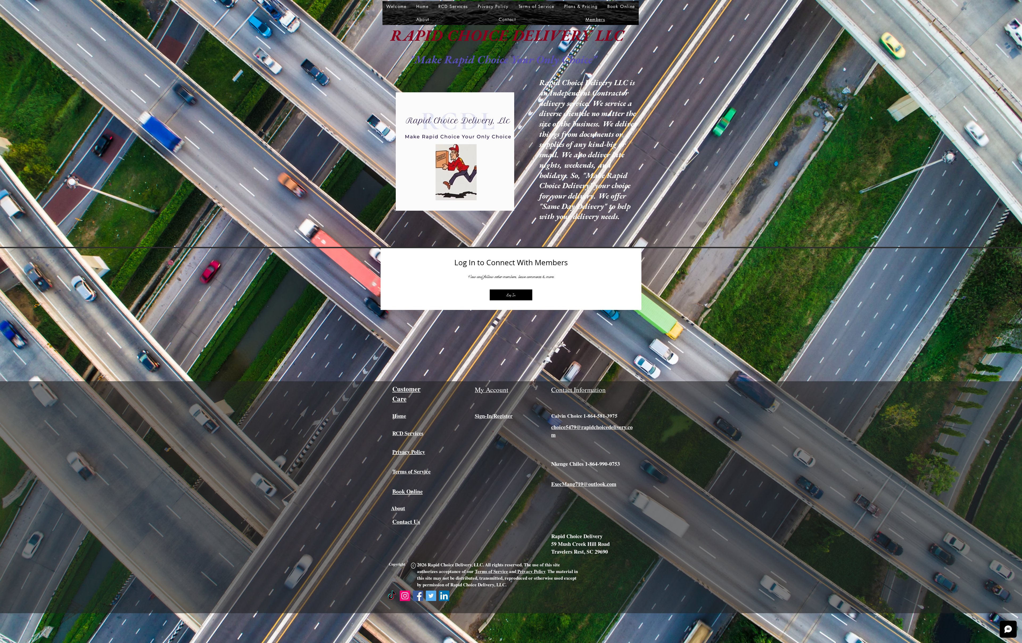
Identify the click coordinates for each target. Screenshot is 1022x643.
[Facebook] (418, 596)
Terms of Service (491, 571)
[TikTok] (392, 596)
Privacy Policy (531, 571)
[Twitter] (431, 596)
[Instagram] (405, 596)
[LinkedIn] (444, 596)
